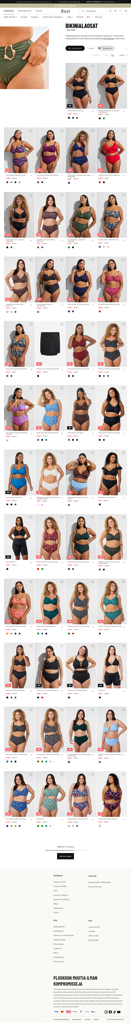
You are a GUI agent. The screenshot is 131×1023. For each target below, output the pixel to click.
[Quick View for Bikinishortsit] (123, 691)
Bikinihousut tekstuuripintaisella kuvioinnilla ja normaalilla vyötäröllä (48, 498)
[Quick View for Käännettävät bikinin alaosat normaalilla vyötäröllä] (92, 498)
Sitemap (96, 1019)
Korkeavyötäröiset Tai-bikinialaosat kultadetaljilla (15, 240)
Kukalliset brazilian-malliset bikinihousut (108, 239)
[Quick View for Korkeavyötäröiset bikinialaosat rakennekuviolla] (62, 305)
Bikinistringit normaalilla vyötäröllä (107, 497)
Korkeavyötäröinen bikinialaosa (75, 110)
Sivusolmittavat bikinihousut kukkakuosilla (109, 304)
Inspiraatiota (24, 11)
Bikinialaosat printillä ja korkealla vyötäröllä (78, 626)
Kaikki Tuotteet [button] (9, 17)
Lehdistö (91, 931)
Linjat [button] (69, 17)
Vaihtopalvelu (58, 931)
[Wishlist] (92, 66)
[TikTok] (114, 1011)
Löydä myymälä (59, 940)
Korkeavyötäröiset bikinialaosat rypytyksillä (47, 175)
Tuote (106, 55)
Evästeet (87, 1019)
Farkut (56, 912)
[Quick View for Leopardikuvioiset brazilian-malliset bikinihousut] (31, 305)
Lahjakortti (57, 948)
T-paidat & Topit (59, 882)
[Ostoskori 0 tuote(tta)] (125, 10)
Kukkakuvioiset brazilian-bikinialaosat (108, 819)
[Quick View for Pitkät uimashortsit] (31, 562)
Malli (112, 55)
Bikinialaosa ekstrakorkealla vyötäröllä (77, 690)
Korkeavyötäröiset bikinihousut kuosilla (16, 175)
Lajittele (122, 55)
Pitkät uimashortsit (10, 562)
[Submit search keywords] (83, 11)
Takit (55, 891)
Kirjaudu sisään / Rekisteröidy (99, 882)
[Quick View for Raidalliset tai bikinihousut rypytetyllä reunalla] (123, 627)
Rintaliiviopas (58, 944)
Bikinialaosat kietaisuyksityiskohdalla (46, 626)
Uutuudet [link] (24, 17)
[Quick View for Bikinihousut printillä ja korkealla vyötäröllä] (123, 369)
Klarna (55, 953)
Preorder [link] (80, 17)
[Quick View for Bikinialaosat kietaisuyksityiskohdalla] (62, 627)
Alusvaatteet (58, 908)
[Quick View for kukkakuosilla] (62, 819)
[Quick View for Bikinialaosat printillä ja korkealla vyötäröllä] (92, 627)
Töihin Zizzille (93, 936)
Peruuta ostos (58, 961)
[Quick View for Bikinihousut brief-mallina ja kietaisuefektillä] (62, 369)
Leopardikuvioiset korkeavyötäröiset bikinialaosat (46, 240)
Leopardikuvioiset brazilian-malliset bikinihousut (15, 305)
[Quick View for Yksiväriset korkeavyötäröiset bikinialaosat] (123, 175)
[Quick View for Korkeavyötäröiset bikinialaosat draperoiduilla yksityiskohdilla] (92, 175)
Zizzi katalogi (93, 940)
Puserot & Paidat (59, 886)
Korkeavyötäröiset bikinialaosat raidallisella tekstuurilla (17, 433)
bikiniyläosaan (108, 38)
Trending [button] (34, 17)
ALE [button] (88, 17)
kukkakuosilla (40, 819)
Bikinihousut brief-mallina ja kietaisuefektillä (48, 369)
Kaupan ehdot (76, 1019)
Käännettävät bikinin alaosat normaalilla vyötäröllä (78, 498)
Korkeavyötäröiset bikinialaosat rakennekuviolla (45, 305)
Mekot (55, 904)
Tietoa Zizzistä (93, 927)
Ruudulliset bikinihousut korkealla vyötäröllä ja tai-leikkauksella (79, 755)
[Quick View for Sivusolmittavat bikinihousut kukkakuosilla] (123, 305)
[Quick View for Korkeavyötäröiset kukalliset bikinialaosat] (31, 369)
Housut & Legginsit (60, 895)
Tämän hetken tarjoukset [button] (52, 17)
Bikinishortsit (101, 690)
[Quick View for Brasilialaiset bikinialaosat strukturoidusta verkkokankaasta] (123, 111)
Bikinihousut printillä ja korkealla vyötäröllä (109, 369)
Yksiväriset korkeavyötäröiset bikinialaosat (109, 175)
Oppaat (39, 11)
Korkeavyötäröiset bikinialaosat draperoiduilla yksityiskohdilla (79, 175)
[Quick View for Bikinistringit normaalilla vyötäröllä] (123, 498)
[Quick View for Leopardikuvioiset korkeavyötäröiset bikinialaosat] (62, 240)
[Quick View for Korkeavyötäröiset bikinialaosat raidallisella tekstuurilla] (31, 433)
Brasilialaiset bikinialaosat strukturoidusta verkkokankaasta (108, 111)
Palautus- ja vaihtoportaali (63, 935)
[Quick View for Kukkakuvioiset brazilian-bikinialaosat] (123, 819)
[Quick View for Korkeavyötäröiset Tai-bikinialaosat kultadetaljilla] (31, 240)
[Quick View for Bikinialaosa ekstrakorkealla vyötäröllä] (92, 691)
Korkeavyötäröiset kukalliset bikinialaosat (16, 369)
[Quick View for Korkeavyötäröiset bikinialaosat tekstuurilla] (92, 305)
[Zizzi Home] (65, 10)
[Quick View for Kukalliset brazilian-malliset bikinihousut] (123, 240)
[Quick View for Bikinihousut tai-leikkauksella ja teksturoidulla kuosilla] (123, 755)
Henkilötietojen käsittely (61, 1019)
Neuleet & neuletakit (61, 899)
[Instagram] (106, 1011)
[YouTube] (118, 1011)
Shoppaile (9, 11)
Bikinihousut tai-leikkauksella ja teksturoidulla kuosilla (110, 755)
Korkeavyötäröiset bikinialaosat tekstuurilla (78, 304)
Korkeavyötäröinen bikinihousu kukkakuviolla (48, 754)
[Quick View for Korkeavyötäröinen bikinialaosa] (92, 111)
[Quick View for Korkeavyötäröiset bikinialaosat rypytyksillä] (62, 175)
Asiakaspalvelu (59, 926)
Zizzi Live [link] (98, 17)
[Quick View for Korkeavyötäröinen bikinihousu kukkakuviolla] (62, 755)
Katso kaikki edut (95, 887)
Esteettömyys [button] (58, 957)
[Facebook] (110, 1011)
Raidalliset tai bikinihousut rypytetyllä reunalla (109, 626)
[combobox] (93, 11)
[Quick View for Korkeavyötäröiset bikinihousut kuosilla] (31, 175)
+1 (53, 762)
